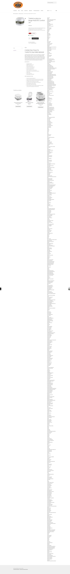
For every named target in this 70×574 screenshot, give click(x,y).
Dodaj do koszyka (35, 38)
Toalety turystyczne (21, 13)
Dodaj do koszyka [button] (18, 106)
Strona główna (16, 13)
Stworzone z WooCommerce (24, 569)
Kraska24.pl (15, 10)
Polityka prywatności (36, 10)
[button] (25, 18)
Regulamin (30, 10)
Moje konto (26, 10)
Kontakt (42, 10)
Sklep (19, 10)
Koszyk (22, 10)
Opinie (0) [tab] (14, 50)
